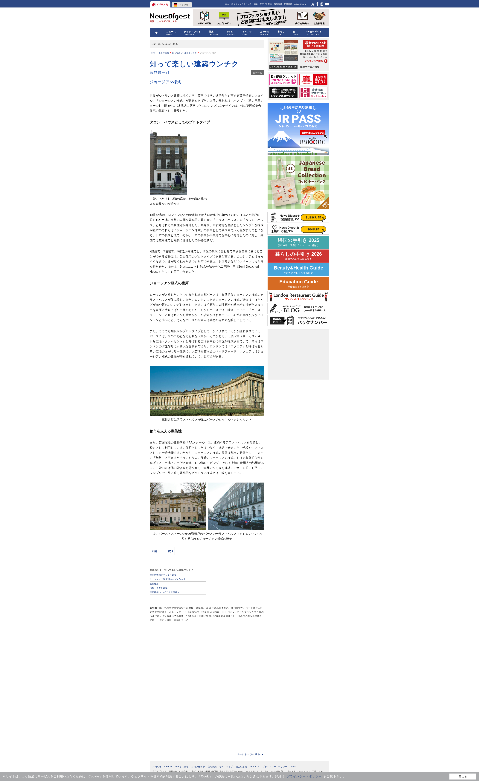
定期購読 (288, 4)
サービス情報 (182, 766)
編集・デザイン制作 (263, 4)
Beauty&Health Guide (298, 269)
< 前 (154, 551)
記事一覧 (257, 73)
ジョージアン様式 (165, 82)
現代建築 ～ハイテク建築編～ (165, 592)
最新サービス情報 (295, 66)
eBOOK (168, 766)
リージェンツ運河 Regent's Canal (167, 579)
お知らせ (156, 766)
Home (152, 53)
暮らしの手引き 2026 (298, 256)
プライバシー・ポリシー (304, 776)
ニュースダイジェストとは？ (238, 4)
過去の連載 (164, 53)
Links (293, 766)
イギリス (160, 3)
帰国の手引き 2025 (298, 242)
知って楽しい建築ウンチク (184, 53)
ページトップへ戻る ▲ (250, 754)
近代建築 (154, 584)
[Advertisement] (178, 651)
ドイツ (182, 3)
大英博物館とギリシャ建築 (163, 575)
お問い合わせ (198, 766)
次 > (170, 551)
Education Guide (298, 283)
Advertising (300, 4)
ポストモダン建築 (159, 588)
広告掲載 (278, 4)
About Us (255, 766)
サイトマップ (226, 766)
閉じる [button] (463, 776)
